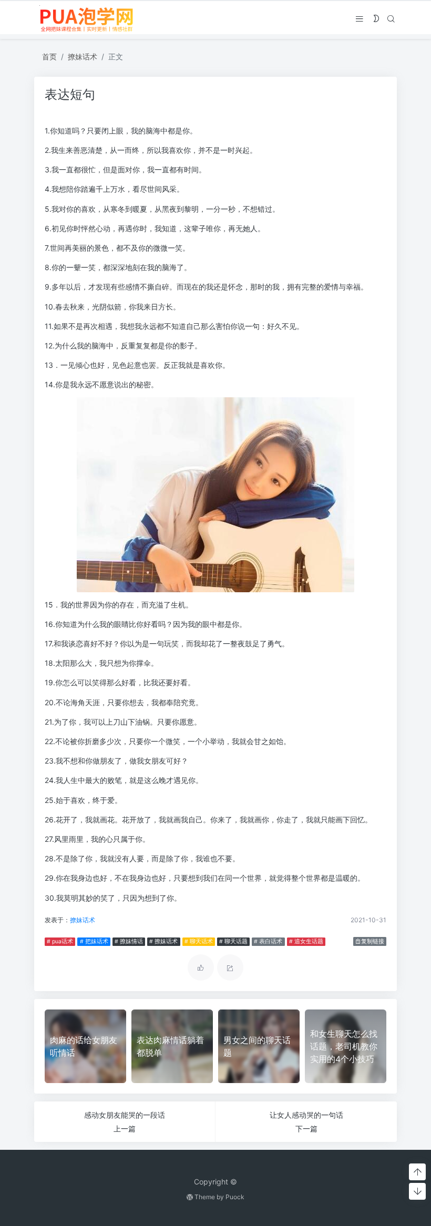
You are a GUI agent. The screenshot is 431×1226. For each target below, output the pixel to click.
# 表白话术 (268, 941)
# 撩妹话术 (163, 941)
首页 (49, 56)
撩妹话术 (82, 56)
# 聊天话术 (198, 941)
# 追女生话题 (306, 941)
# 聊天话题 (233, 941)
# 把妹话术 (94, 941)
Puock (234, 1197)
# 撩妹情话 (129, 941)
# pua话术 (60, 941)
